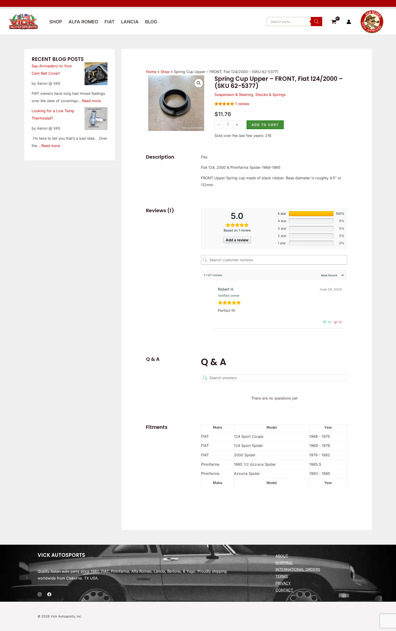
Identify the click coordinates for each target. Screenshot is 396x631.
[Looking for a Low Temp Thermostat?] (96, 118)
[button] (199, 83)
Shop (55, 21)
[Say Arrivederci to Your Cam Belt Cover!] (96, 73)
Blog (151, 21)
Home (151, 71)
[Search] (316, 21)
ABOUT (281, 556)
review (242, 103)
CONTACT (284, 590)
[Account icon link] (348, 21)
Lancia (130, 21)
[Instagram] (40, 594)
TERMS (281, 576)
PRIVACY (283, 583)
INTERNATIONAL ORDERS (297, 569)
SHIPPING (283, 562)
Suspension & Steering (233, 94)
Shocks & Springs (270, 94)
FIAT (109, 21)
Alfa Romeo (83, 21)
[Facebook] (49, 594)
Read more (91, 100)
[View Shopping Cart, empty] (333, 22)
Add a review (237, 240)
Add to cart (265, 125)
